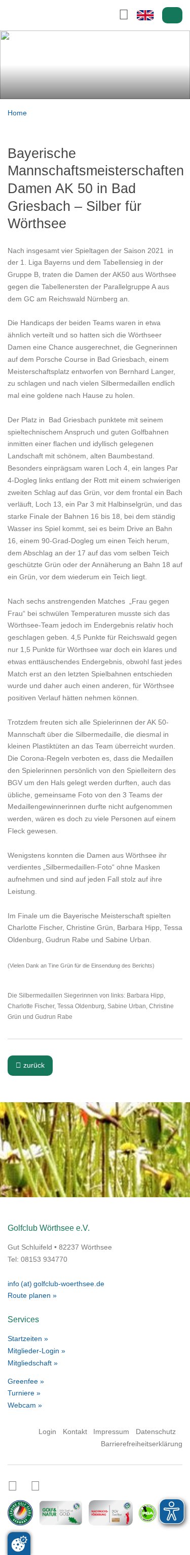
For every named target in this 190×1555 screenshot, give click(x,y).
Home (17, 113)
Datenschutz (156, 1431)
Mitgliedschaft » (33, 1363)
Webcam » (25, 1405)
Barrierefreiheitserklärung (141, 1444)
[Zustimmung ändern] (19, 1543)
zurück (30, 1065)
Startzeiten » (28, 1338)
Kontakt (75, 1431)
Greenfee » (26, 1381)
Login (172, 15)
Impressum (111, 1431)
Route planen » (32, 1295)
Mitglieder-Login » (36, 1351)
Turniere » (24, 1393)
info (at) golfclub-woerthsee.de (56, 1284)
